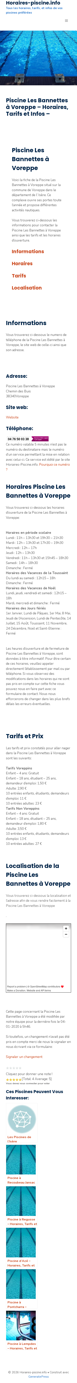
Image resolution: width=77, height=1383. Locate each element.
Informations (28, 251)
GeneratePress (38, 1377)
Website (12, 417)
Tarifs (19, 276)
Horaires (22, 263)
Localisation (27, 288)
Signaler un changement (24, 1057)
